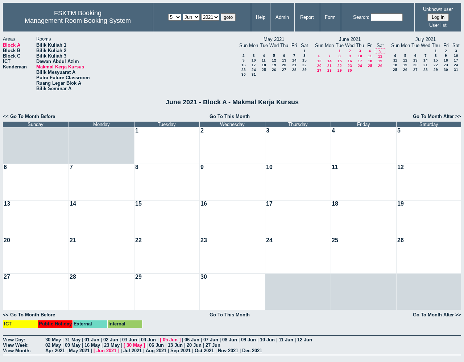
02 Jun (110, 339)
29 (304, 70)
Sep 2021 (180, 350)
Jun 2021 (106, 350)
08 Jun (229, 339)
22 (304, 65)
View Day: (14, 339)
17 (254, 65)
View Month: (17, 350)
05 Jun (170, 339)
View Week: (16, 345)
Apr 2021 (55, 350)
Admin (282, 17)
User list (438, 25)
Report (307, 17)
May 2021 (79, 350)
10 (254, 60)
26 (274, 70)
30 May (53, 339)
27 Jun (213, 345)
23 (243, 70)
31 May (72, 339)
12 (274, 60)
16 (243, 65)
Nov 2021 (228, 350)
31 (254, 74)
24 (254, 70)
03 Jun (129, 339)
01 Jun (91, 339)
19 (274, 65)
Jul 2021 (132, 350)
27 (284, 70)
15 (304, 60)
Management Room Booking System (78, 20)
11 (264, 60)
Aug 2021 (156, 350)
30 (243, 74)
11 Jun (286, 339)
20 (284, 65)
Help (260, 17)
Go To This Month (230, 116)
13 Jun (175, 345)
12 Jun (304, 339)
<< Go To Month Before (29, 116)
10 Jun (267, 339)
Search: (361, 17)
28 (294, 70)
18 (264, 65)
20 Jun (194, 345)
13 (284, 60)
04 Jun (148, 339)
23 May (112, 345)
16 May (92, 345)
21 (294, 65)
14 (294, 60)
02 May (53, 345)
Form (330, 17)
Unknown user (438, 9)
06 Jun (192, 339)
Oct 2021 (204, 350)
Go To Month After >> (437, 116)
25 (264, 70)
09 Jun (248, 339)
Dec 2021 (252, 350)
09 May (72, 345)
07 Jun (210, 339)
